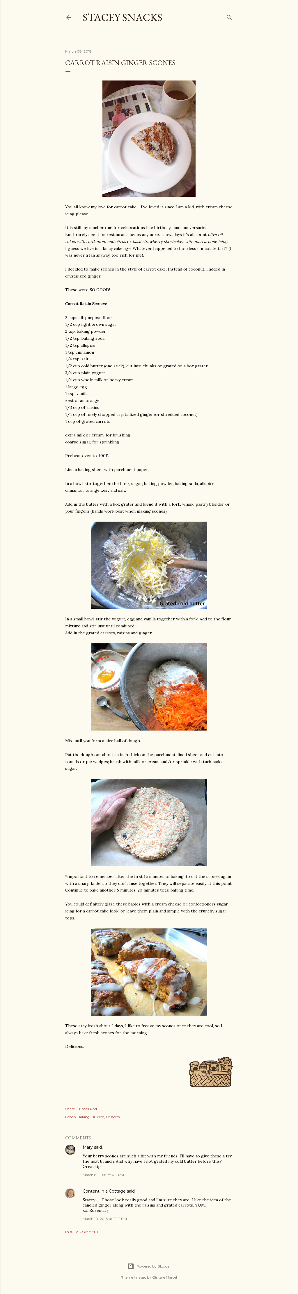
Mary (88, 1147)
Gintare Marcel (164, 1277)
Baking (83, 1117)
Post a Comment (82, 1231)
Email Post (88, 1109)
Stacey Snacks (122, 17)
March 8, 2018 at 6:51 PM (103, 1175)
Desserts (113, 1117)
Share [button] (70, 1109)
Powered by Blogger (153, 1266)
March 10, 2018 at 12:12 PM (105, 1218)
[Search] (229, 16)
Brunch (97, 1117)
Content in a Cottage (104, 1191)
